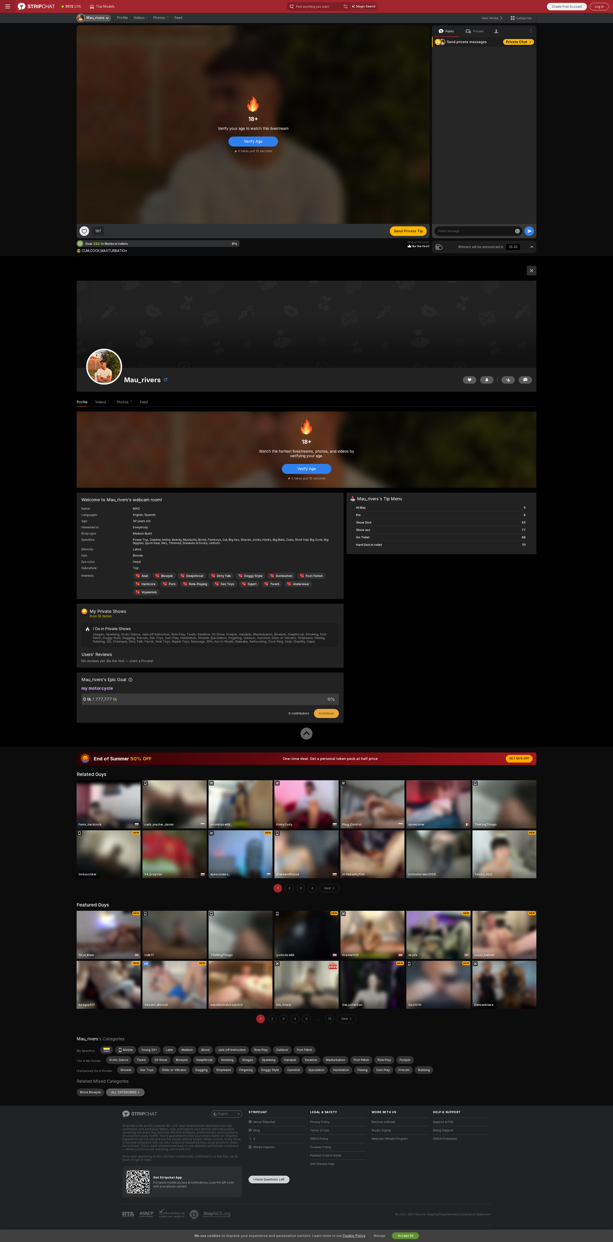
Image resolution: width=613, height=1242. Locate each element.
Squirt (252, 584)
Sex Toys (227, 584)
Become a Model (383, 1122)
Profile (122, 18)
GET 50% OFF (519, 758)
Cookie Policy (354, 1236)
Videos (140, 18)
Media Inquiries (264, 1147)
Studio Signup (381, 1130)
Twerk (274, 584)
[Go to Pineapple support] (194, 1214)
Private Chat (516, 42)
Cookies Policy (320, 1147)
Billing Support (443, 1130)
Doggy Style (253, 576)
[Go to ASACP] (146, 1214)
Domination (284, 576)
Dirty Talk (224, 576)
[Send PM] (525, 380)
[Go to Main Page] (36, 6)
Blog (256, 1130)
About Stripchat (264, 1122)
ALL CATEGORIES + (125, 1092)
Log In (599, 6)
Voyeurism (149, 592)
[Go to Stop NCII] (217, 1214)
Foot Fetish (314, 576)
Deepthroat (195, 576)
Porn (172, 584)
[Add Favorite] (84, 231)
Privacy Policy (320, 1122)
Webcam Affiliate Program (390, 1138)
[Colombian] (106, 1050)
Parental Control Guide (325, 1155)
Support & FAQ (443, 1122)
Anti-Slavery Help (322, 1164)
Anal (145, 576)
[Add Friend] (508, 380)
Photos (161, 18)
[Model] (531, 270)
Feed (178, 18)
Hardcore (148, 584)
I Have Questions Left (269, 1179)
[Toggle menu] (7, 6)
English (223, 1114)
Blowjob (167, 576)
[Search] (345, 6)
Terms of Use (319, 1130)
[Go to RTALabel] (128, 1215)
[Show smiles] (517, 231)
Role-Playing (198, 584)
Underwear (301, 584)
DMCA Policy (319, 1138)
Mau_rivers (87, 1038)
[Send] (529, 231)
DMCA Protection (445, 1138)
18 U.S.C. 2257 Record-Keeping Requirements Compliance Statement (442, 1214)
